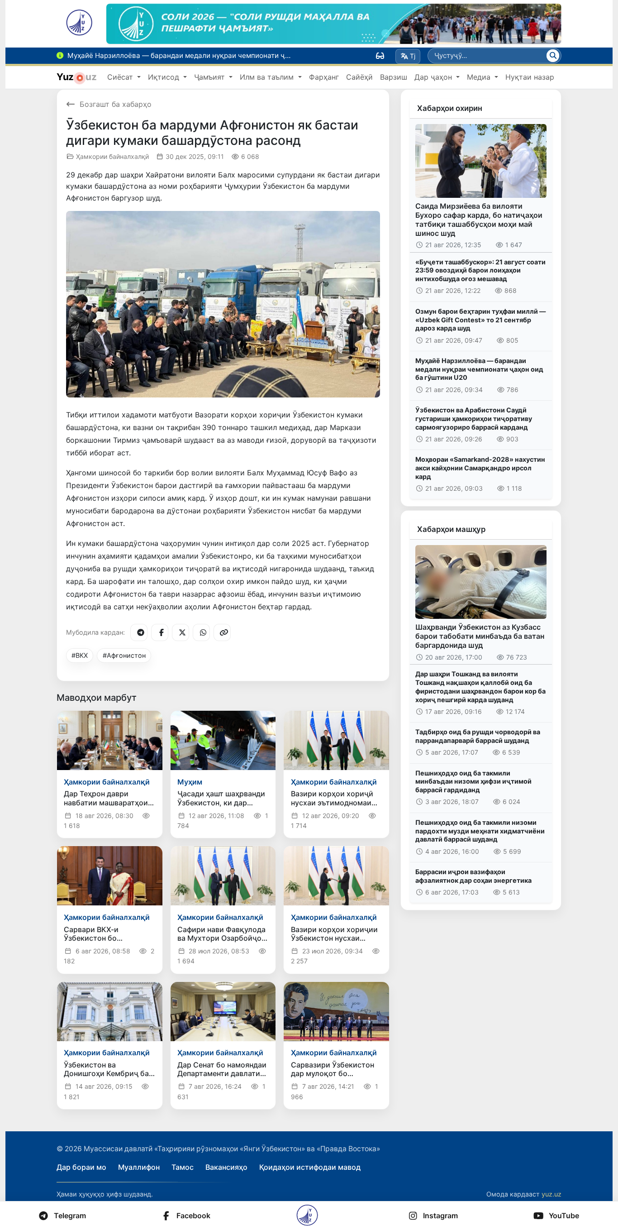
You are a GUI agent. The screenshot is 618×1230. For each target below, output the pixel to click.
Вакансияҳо (226, 1167)
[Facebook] (159, 632)
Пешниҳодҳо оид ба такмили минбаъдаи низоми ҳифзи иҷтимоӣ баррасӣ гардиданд (473, 781)
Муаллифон (139, 1167)
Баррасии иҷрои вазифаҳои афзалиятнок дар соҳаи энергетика (473, 876)
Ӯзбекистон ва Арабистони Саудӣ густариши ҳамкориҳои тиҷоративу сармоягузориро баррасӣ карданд (473, 418)
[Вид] (380, 56)
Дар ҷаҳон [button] (434, 76)
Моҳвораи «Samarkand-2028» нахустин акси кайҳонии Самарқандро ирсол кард (480, 467)
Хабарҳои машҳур (451, 529)
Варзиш (393, 76)
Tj (412, 56)
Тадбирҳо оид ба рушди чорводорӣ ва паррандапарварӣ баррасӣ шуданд (477, 736)
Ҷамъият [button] (210, 76)
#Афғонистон (124, 655)
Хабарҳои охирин (449, 108)
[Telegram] (138, 632)
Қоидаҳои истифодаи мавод (310, 1167)
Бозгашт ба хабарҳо (116, 104)
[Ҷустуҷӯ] (553, 55)
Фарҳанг (324, 76)
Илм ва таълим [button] (268, 76)
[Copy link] (222, 632)
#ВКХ (79, 655)
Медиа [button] (480, 76)
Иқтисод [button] (164, 76)
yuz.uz (551, 1194)
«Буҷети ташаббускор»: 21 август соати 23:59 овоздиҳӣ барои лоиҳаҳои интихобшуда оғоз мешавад (480, 270)
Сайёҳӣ (359, 76)
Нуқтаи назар (529, 76)
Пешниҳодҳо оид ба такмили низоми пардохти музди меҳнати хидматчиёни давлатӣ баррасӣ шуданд (480, 830)
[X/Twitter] (180, 632)
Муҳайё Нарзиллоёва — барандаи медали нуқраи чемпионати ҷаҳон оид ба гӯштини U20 (479, 369)
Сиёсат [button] (121, 76)
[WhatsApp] (201, 632)
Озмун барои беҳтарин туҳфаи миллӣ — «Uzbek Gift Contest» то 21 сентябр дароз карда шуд (480, 319)
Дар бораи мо (81, 1167)
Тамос (182, 1167)
